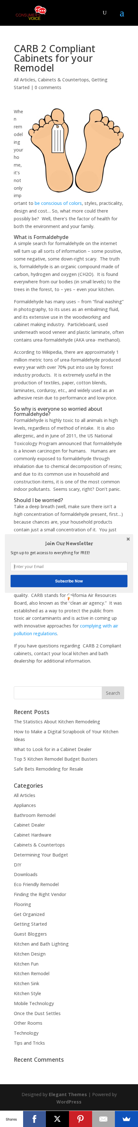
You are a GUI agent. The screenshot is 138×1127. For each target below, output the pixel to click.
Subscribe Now (69, 581)
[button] (69, 543)
